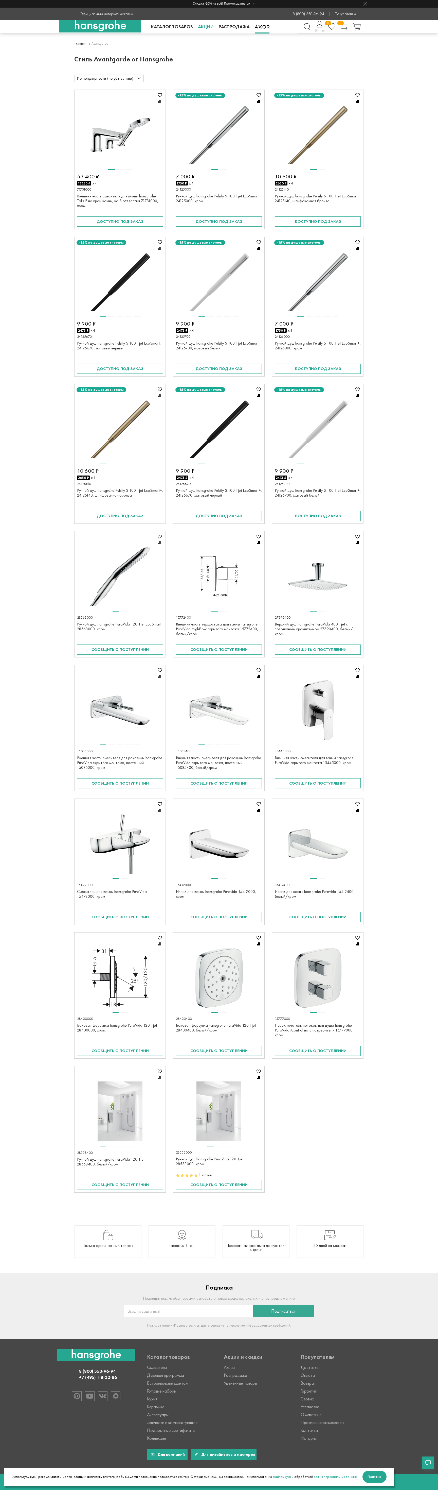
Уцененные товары (240, 1383)
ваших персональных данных (335, 1477)
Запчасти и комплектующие (172, 1422)
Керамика (156, 1407)
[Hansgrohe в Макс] (115, 1396)
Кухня (152, 1399)
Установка (310, 1407)
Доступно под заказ (120, 221)
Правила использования (322, 1422)
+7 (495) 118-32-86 (98, 1377)
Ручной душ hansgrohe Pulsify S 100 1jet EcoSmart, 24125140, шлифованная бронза (316, 198)
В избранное (160, 95)
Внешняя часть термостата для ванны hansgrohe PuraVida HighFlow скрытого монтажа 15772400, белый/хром (217, 629)
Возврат (308, 1383)
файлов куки (282, 1477)
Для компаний (171, 1454)
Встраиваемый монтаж (167, 1383)
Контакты (309, 1430)
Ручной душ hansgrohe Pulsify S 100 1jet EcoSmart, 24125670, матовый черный (119, 345)
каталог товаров (172, 26)
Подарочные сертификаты (171, 1430)
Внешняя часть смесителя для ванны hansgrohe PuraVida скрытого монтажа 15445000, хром (314, 760)
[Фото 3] (128, 169)
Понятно (374, 1477)
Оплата (308, 1375)
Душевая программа (165, 1375)
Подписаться (283, 1311)
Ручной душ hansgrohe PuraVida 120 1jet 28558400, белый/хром (110, 1161)
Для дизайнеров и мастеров (228, 1454)
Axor (262, 26)
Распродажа (234, 26)
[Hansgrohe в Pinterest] (77, 1396)
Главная (80, 44)
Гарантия (309, 1391)
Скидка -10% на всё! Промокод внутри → (211, 4)
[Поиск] (307, 26)
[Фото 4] (128, 316)
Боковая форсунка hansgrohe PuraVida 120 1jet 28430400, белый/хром (216, 1027)
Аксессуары (158, 1414)
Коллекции (156, 1438)
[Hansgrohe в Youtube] (90, 1396)
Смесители (157, 1367)
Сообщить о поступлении (120, 649)
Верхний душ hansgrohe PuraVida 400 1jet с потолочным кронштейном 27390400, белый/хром (314, 629)
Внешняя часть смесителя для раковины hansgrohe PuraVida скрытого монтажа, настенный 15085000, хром (119, 762)
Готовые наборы (161, 1391)
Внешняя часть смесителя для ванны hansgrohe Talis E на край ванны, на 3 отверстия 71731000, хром (117, 201)
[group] (108, 1241)
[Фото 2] (120, 169)
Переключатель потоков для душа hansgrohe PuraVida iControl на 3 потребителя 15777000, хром (314, 1030)
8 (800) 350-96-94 (308, 14)
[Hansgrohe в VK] (102, 1396)
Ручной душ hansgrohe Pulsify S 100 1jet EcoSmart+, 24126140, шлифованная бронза (120, 493)
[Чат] (428, 1463)
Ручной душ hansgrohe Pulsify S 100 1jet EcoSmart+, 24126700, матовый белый (318, 493)
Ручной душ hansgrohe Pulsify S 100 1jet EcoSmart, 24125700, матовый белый (218, 345)
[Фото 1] (111, 169)
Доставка (310, 1367)
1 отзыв (205, 1175)
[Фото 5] (137, 316)
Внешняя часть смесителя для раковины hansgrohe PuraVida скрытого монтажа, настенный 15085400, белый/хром (218, 762)
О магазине (311, 1414)
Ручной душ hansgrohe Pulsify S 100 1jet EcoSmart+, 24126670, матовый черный (219, 493)
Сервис (307, 1399)
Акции (206, 26)
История (309, 1438)
